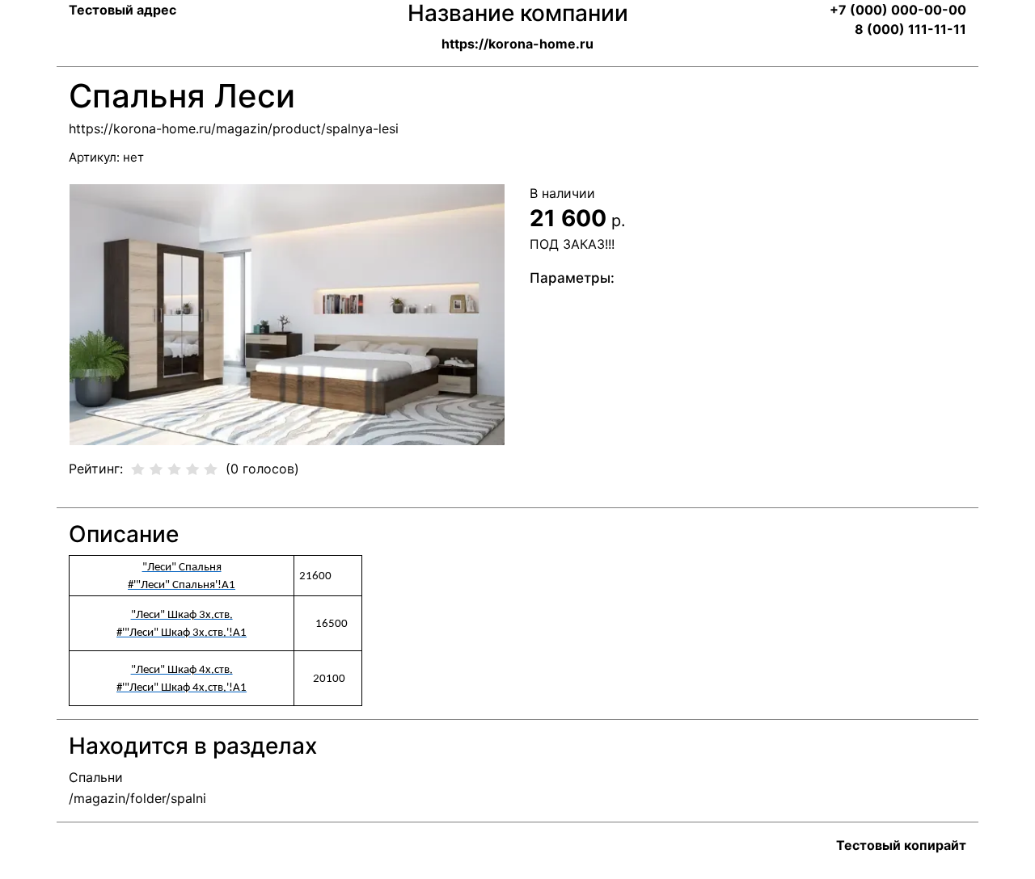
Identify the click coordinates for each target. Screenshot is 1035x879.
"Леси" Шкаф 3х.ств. (182, 615)
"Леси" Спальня (182, 567)
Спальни (96, 777)
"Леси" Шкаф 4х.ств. (182, 670)
